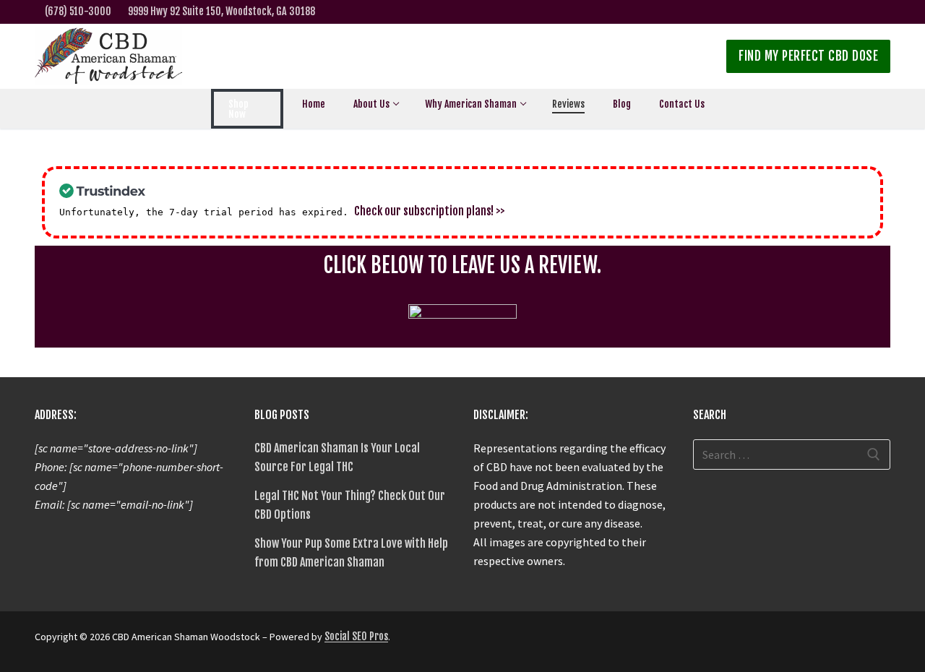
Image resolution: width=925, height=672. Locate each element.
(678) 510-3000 (78, 11)
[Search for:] (792, 454)
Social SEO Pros (356, 636)
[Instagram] (836, 12)
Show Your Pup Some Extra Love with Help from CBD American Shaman (351, 552)
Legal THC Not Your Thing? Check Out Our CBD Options (349, 505)
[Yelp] (881, 12)
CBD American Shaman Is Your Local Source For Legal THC (337, 457)
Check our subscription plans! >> (429, 211)
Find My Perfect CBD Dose (808, 56)
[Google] (859, 12)
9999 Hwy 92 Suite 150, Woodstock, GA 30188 (221, 11)
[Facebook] (813, 12)
